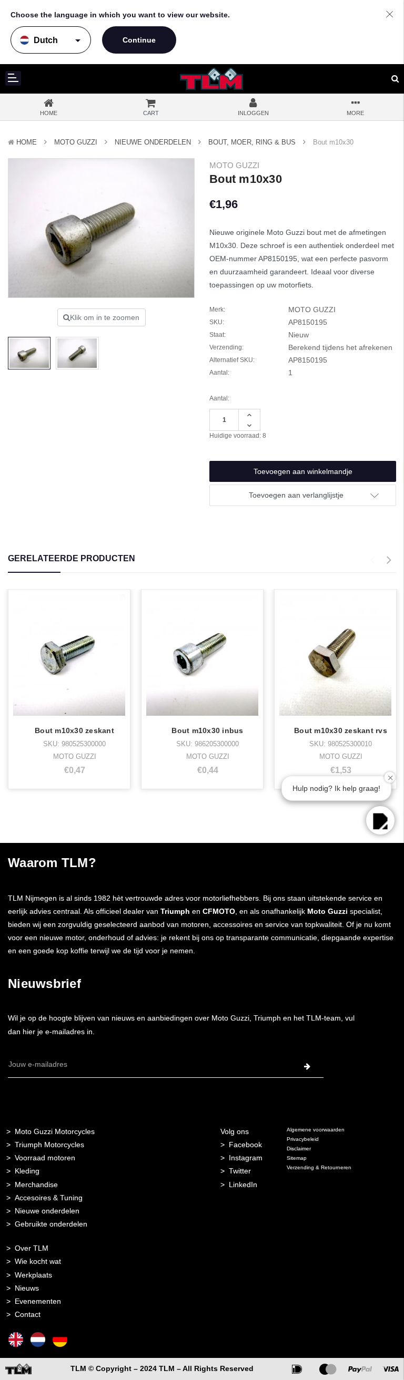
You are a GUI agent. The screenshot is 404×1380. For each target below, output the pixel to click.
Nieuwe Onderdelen (153, 142)
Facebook (245, 1144)
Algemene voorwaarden (316, 1129)
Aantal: (219, 398)
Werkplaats (33, 1275)
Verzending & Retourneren (319, 1167)
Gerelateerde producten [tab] (71, 558)
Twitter (240, 1171)
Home (26, 142)
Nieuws (27, 1288)
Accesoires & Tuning (49, 1197)
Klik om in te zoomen (104, 317)
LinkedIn (243, 1184)
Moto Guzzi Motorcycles (55, 1131)
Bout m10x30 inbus (207, 730)
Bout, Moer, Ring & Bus (252, 142)
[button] (380, 820)
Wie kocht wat (38, 1261)
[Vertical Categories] (13, 78)
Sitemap (297, 1158)
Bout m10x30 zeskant (74, 730)
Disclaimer (299, 1148)
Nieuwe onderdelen (47, 1211)
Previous (372, 560)
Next (388, 560)
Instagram (245, 1158)
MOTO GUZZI (75, 142)
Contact (28, 1314)
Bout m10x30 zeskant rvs (340, 730)
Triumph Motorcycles (49, 1144)
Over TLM (31, 1248)
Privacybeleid (303, 1139)
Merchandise (36, 1184)
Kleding (27, 1171)
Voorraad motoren (45, 1158)
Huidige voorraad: (237, 435)
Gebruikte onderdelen (51, 1224)
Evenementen (38, 1301)
